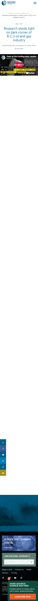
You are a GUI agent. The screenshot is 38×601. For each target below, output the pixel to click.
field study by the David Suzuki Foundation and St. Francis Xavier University (17, 231)
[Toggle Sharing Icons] (3, 442)
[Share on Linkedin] (3, 461)
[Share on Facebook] (3, 448)
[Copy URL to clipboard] (3, 467)
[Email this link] (3, 473)
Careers (5, 573)
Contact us (19, 570)
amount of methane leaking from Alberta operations (18, 315)
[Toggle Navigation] (35, 3)
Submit (30, 103)
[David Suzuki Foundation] (9, 3)
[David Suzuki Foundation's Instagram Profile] (21, 577)
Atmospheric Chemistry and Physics (19, 280)
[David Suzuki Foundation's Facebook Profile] (3, 577)
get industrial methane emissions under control (17, 322)
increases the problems (17, 117)
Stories (11, 13)
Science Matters (21, 13)
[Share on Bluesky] (3, 454)
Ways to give (7, 570)
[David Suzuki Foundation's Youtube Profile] (15, 577)
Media (28, 570)
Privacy (14, 573)
